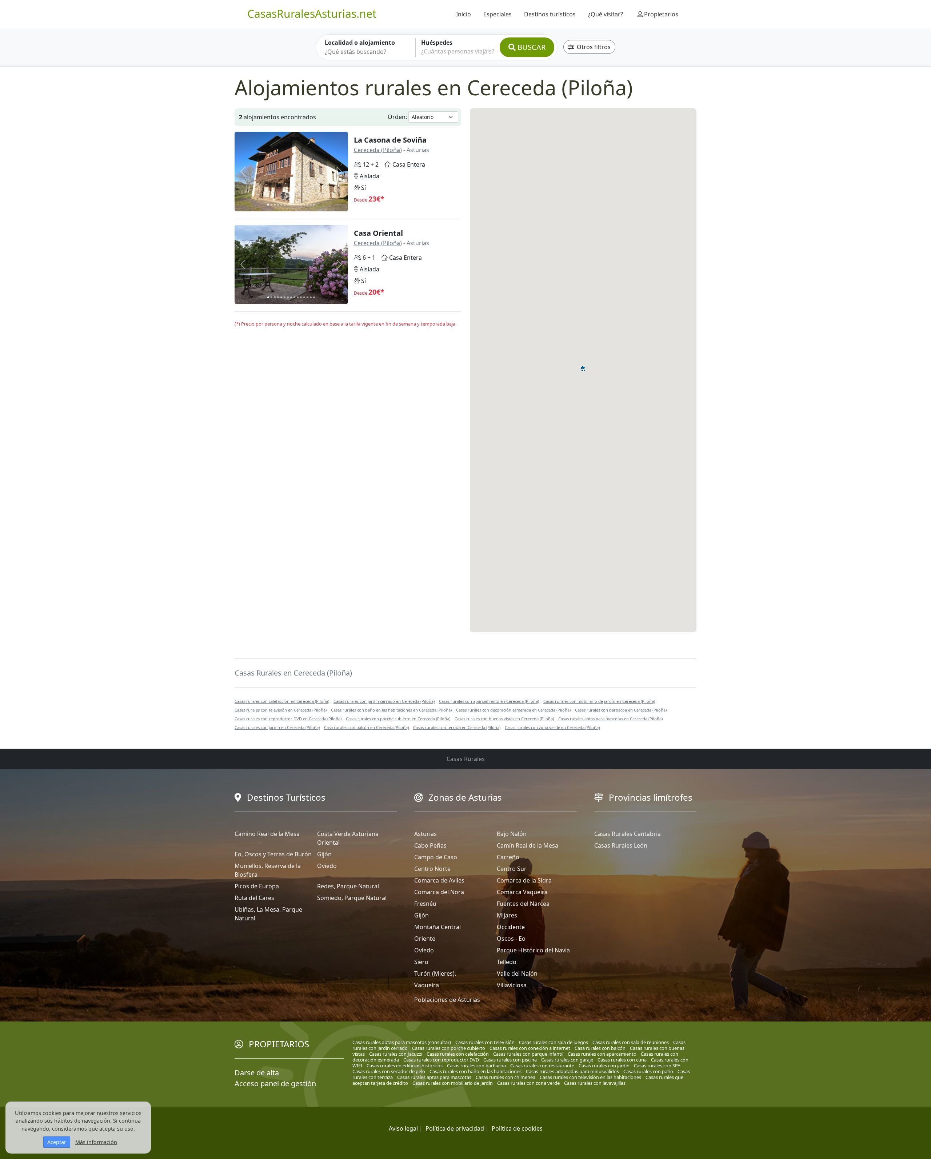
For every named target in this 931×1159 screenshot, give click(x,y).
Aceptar (56, 1142)
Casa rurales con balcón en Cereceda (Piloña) (366, 727)
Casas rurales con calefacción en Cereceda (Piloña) (282, 701)
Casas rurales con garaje (567, 1059)
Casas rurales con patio (648, 1071)
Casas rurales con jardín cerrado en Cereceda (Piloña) (384, 701)
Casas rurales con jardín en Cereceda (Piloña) (277, 727)
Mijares (507, 915)
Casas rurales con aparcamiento (602, 1054)
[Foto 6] (284, 205)
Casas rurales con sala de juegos (553, 1042)
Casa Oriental (378, 233)
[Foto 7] (288, 205)
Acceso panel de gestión (275, 1083)
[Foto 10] (298, 205)
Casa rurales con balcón (600, 1048)
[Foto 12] (304, 205)
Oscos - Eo (511, 939)
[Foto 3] (275, 205)
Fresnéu (425, 904)
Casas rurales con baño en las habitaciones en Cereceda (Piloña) (391, 710)
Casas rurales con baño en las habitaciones (475, 1071)
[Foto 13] (307, 205)
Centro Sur (512, 869)
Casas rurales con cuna (622, 1059)
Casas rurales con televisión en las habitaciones (590, 1077)
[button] (583, 367)
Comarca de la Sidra (524, 880)
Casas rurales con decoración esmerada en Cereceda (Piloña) (513, 710)
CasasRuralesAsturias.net (311, 13)
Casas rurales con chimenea (505, 1077)
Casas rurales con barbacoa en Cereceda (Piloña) (621, 710)
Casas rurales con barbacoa (476, 1065)
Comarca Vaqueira (522, 892)
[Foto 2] (271, 205)
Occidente (511, 927)
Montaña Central (437, 927)
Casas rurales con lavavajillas (595, 1083)
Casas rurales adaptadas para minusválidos (572, 1071)
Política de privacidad (454, 1128)
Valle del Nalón (517, 973)
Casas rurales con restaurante (542, 1065)
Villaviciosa (512, 985)
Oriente (424, 939)
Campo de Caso (435, 857)
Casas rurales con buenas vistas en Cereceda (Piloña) (504, 718)
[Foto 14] (311, 205)
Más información (96, 1142)
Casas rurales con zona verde (528, 1083)
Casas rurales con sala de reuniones (630, 1042)
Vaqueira (426, 985)
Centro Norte (432, 869)
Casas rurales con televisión (485, 1042)
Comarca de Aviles (439, 880)
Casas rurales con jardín (604, 1065)
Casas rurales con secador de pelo (388, 1071)
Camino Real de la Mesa (267, 834)
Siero (421, 962)
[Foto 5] (281, 205)
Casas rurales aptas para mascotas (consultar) (401, 1042)
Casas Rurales (466, 759)
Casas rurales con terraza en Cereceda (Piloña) (456, 727)
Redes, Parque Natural (348, 886)
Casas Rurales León (620, 845)
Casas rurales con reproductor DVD (441, 1059)
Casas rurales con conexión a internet (530, 1048)
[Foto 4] (278, 205)
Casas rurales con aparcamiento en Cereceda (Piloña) (489, 701)
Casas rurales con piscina (510, 1059)
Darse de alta (257, 1073)
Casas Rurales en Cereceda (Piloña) (293, 673)
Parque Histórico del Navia (533, 950)
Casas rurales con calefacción (458, 1054)
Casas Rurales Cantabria (627, 834)
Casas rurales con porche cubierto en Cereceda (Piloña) (398, 718)
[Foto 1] (268, 205)
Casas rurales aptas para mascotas (434, 1077)
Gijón (324, 854)
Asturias (425, 834)
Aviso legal (403, 1128)
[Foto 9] (294, 205)
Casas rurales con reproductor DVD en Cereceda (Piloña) (288, 718)
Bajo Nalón (512, 834)
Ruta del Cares (254, 898)
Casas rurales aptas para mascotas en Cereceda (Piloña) (610, 718)
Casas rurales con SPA (657, 1065)
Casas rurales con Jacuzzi (395, 1054)
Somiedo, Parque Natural (352, 898)
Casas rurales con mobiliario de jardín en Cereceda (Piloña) (599, 701)
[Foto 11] (301, 205)
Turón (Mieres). (435, 973)
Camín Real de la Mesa (527, 845)
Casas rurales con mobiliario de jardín (452, 1083)
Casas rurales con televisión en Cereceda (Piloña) (281, 710)
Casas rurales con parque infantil (528, 1054)
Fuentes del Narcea (523, 904)
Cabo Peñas (430, 845)
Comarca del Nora (439, 892)
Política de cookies (517, 1128)
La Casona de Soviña (390, 140)
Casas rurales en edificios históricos (405, 1065)
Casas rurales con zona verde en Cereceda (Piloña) (552, 727)
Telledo (506, 962)
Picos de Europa (257, 886)
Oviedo (327, 866)
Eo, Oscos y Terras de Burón (273, 854)
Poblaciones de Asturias (447, 1000)
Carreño (508, 857)
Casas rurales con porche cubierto (448, 1048)
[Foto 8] (291, 205)
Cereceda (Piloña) (378, 150)
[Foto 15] (314, 205)
